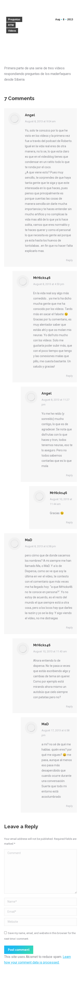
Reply (69, 260)
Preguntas (14, 19)
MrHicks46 (41, 278)
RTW (11, 25)
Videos (12, 30)
